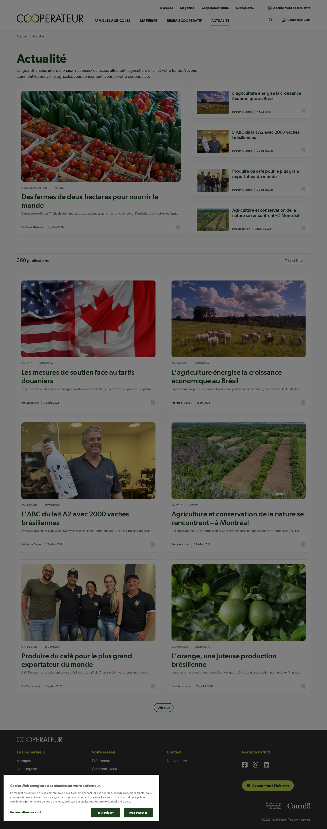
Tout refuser (106, 812)
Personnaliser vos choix (26, 812)
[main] (81, 798)
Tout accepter (138, 812)
